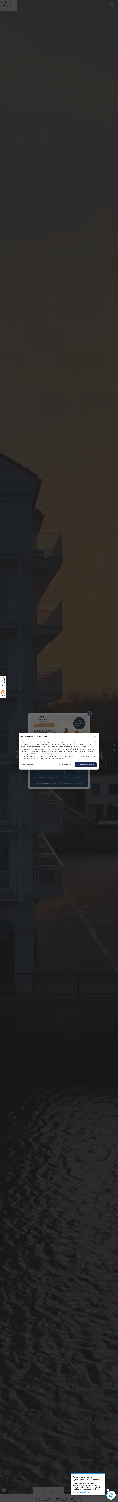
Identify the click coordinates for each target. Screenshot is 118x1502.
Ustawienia (66, 765)
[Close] (95, 737)
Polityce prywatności (49, 747)
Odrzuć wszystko (27, 765)
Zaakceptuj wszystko (85, 765)
